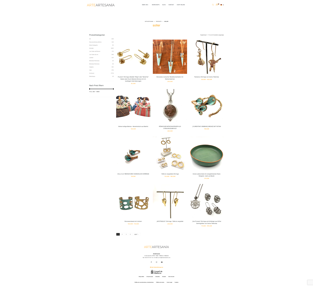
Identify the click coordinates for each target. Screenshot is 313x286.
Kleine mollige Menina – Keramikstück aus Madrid (133, 126)
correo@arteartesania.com (164, 257)
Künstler (91, 48)
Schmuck (91, 73)
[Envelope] (162, 262)
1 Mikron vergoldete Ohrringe (170, 174)
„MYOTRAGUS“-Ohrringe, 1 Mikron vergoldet (169, 221)
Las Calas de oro (93, 54)
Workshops (92, 76)
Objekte (91, 67)
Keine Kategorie (93, 45)
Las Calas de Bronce (94, 51)
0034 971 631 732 (149, 257)
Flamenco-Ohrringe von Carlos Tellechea (206, 77)
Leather (91, 57)
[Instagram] (156, 262)
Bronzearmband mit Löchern (133, 221)
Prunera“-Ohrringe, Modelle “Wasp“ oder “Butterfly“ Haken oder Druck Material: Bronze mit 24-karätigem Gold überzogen (133, 79)
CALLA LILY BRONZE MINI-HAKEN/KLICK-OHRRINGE (133, 174)
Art (90, 38)
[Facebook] (151, 262)
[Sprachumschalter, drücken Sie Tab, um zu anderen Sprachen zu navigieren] (223, 5)
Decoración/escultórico (95, 42)
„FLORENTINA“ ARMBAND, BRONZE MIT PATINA (206, 126)
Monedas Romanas (94, 60)
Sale (90, 70)
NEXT (135, 234)
